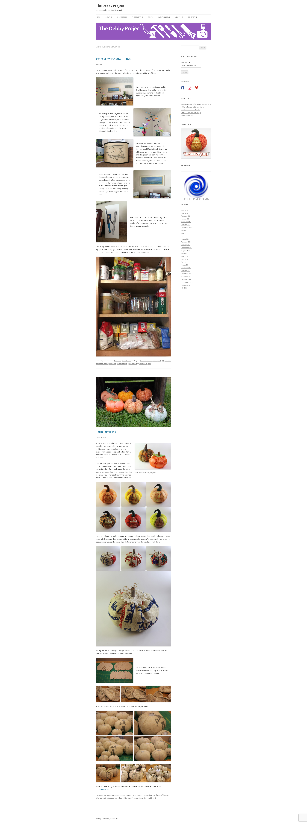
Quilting (108, 17)
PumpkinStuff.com (103, 789)
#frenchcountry (101, 798)
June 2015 (184, 233)
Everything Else (164, 17)
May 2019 (184, 210)
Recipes (150, 17)
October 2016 (186, 222)
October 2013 (186, 279)
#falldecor (164, 795)
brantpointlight (158, 361)
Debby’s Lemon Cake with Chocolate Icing (196, 104)
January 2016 (185, 225)
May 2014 (184, 259)
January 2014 (185, 271)
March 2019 (185, 213)
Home (98, 17)
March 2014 (185, 265)
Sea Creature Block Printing (191, 110)
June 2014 (184, 256)
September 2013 (187, 282)
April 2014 (184, 262)
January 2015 (185, 245)
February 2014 (186, 268)
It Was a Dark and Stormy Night (192, 107)
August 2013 (185, 285)
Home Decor (122, 17)
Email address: (186, 62)
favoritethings (122, 364)
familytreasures (110, 364)
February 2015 (186, 242)
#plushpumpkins (121, 798)
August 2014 (185, 250)
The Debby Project (110, 6)
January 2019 (185, 219)
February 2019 (186, 216)
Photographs (137, 17)
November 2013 (186, 276)
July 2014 (184, 253)
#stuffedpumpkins (135, 798)
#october (111, 798)
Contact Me (192, 17)
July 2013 (184, 288)
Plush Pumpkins (106, 431)
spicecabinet (132, 364)
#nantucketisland (146, 361)
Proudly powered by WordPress (107, 819)
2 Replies (99, 64)
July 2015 (184, 230)
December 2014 (186, 248)
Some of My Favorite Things (113, 58)
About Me (179, 17)
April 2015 (184, 236)
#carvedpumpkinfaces (152, 795)
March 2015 (185, 239)
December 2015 (186, 227)
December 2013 (186, 273)
